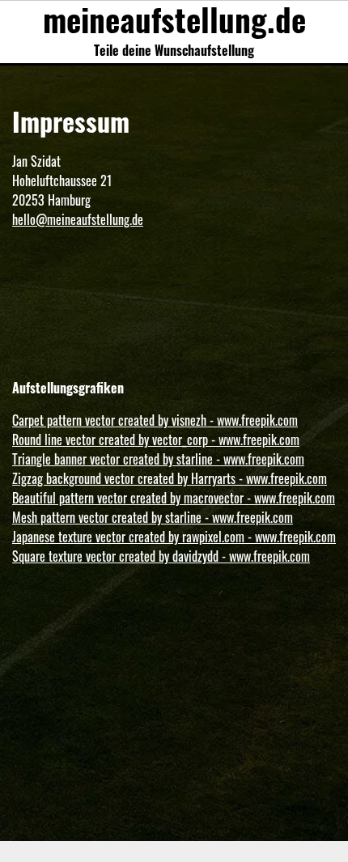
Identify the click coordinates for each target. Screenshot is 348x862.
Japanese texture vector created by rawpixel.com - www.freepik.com (174, 536)
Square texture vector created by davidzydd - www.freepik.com (161, 556)
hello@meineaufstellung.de (77, 219)
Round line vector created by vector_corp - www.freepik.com (155, 439)
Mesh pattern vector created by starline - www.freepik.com (152, 517)
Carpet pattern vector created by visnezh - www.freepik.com (155, 420)
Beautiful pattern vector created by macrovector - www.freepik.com (173, 497)
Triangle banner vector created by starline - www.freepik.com (158, 459)
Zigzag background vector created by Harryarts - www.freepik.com (169, 478)
